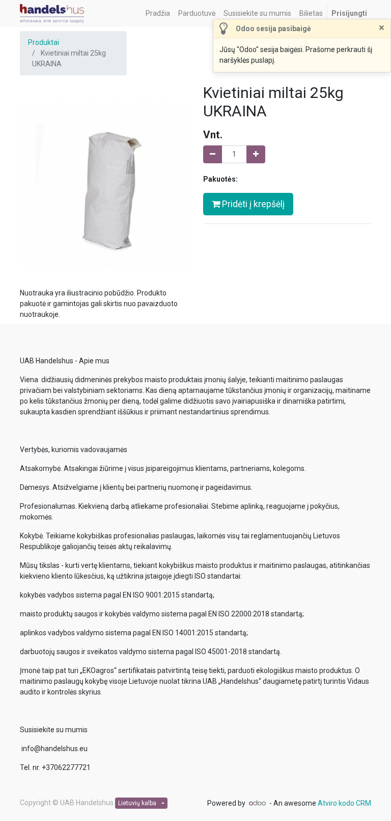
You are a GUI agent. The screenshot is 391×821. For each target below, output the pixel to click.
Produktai (43, 42)
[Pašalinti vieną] (212, 154)
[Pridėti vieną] (255, 154)
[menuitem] (158, 13)
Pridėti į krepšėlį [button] (252, 204)
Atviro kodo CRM (344, 803)
